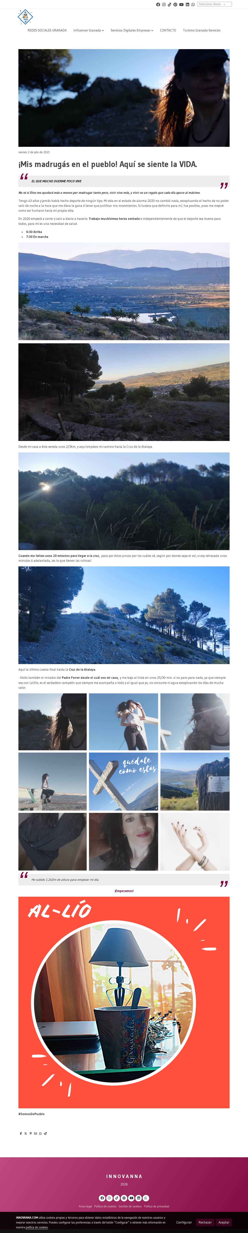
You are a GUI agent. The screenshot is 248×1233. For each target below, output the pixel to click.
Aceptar (224, 1222)
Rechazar (205, 1222)
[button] (88, 30)
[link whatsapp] (193, 4)
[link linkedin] (187, 4)
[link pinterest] (175, 4)
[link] (25, 17)
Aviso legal (85, 1206)
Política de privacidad (156, 1206)
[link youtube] (181, 4)
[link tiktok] (169, 4)
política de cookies (37, 1227)
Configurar (184, 1222)
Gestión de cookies (130, 1206)
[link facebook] (158, 4)
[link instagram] (164, 4)
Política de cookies (105, 1206)
